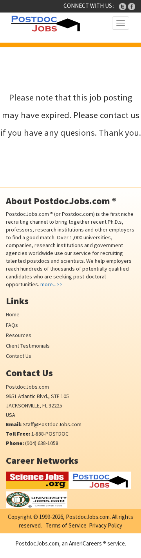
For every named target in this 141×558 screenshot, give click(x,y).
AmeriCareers (85, 543)
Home (13, 314)
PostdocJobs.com (27, 386)
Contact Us (18, 355)
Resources (18, 335)
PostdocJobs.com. (88, 516)
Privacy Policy (105, 525)
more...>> (51, 284)
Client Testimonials (28, 345)
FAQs (12, 324)
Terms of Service (66, 525)
